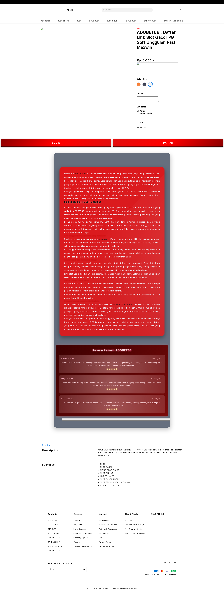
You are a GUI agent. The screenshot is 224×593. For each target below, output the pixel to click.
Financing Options (81, 538)
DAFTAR (168, 142)
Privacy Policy (105, 542)
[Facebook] (138, 128)
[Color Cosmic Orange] (139, 84)
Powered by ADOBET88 (168, 575)
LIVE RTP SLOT (54, 538)
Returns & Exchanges (108, 529)
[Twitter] (141, 128)
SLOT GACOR (53, 525)
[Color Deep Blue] (144, 84)
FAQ (101, 538)
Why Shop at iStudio (133, 529)
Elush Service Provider (83, 533)
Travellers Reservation (83, 546)
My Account (104, 520)
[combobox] (127, 10)
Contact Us (104, 533)
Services (77, 520)
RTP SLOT (52, 529)
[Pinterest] (145, 128)
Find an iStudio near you (135, 525)
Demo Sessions (80, 529)
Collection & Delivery (108, 525)
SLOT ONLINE (53, 533)
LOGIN (56, 142)
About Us (129, 520)
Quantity (141, 93)
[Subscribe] (83, 569)
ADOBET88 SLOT (55, 546)
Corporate (78, 525)
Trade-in (77, 542)
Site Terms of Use (106, 546)
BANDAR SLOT (54, 542)
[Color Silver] (150, 84)
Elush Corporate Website (135, 533)
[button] (45, 21)
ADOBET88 (52, 520)
